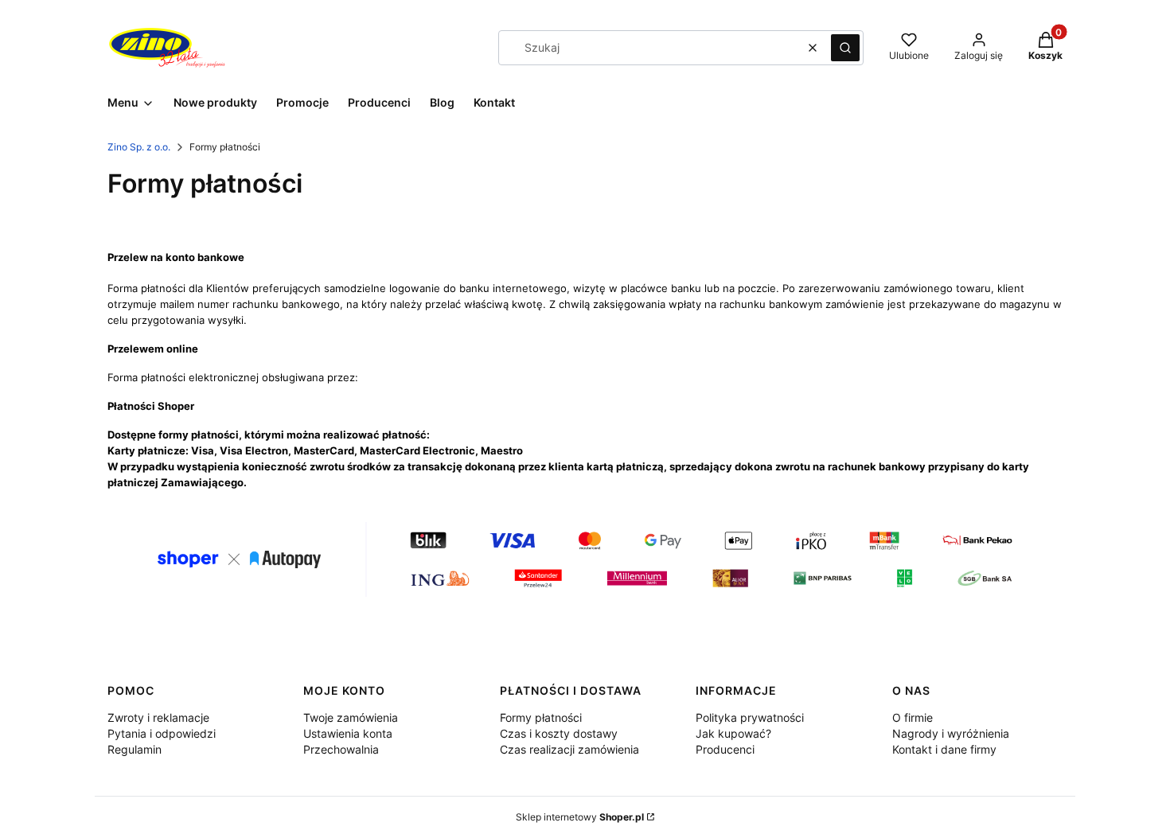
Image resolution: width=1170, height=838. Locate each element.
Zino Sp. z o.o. (138, 147)
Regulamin (134, 749)
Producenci (725, 749)
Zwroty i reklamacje (158, 717)
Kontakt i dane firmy (944, 749)
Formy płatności (541, 717)
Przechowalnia (341, 749)
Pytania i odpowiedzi (161, 733)
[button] (845, 47)
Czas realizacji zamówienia (569, 749)
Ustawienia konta (347, 733)
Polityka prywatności (750, 717)
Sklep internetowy (580, 817)
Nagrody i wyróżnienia (950, 733)
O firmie (912, 717)
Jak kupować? (733, 733)
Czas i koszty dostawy (559, 733)
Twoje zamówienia (350, 717)
